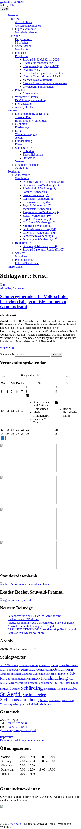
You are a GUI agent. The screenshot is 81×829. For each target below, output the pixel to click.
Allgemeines (22, 174)
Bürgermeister (23, 39)
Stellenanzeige (34, 694)
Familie (3, 670)
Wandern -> (22, 178)
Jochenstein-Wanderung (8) (39, 208)
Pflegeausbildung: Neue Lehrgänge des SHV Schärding (41, 622)
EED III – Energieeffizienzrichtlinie (44, 73)
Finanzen (20, 52)
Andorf (14, 665)
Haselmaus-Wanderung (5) (38, 198)
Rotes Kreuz (70, 682)
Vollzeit (30, 704)
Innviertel (63, 673)
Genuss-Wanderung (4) (36, 195)
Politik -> (20, 90)
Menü (5, 8)
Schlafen (20, 253)
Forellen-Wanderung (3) (37, 191)
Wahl (36, 704)
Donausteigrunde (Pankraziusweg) (43, 181)
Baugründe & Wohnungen (31, 120)
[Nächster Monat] (67, 376)
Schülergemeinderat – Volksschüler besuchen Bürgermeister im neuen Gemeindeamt (34, 301)
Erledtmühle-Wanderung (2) (39, 188)
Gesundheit (51, 674)
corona (54, 665)
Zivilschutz (21, 168)
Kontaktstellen (23, 103)
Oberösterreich (19, 683)
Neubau (4, 683)
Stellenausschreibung (19, 699)
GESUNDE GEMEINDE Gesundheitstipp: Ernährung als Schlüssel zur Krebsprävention (42, 631)
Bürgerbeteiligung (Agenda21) (41, 66)
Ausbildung (25, 665)
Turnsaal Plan (23, 117)
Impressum (6, 737)
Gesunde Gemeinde (27, 164)
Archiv (4, 648)
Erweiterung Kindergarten (38, 86)
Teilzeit (44, 700)
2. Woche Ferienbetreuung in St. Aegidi (31, 626)
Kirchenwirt (33, 678)
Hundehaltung (23, 141)
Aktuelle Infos (23, 22)
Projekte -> (21, 56)
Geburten (28, 151)
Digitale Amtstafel (26, 29)
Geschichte (21, 49)
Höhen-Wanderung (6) (36, 202)
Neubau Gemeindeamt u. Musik (42, 76)
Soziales (71, 688)
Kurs (71, 679)
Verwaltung (6, 704)
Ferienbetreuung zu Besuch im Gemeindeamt (34, 615)
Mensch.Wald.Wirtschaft (37, 79)
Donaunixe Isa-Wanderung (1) (41, 185)
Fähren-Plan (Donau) (27, 263)
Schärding (31, 688)
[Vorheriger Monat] (3, 376)
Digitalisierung (31, 69)
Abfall (19, 137)
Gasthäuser (21, 256)
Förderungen (22, 127)
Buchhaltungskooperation (38, 62)
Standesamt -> (23, 147)
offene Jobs (36, 683)
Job (72, 673)
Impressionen (15, 266)
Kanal (18, 130)
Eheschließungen (33, 154)
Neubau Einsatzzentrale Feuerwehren (45, 83)
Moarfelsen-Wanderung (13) (39, 225)
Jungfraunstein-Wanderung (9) (41, 212)
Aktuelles (13, 18)
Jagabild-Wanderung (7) (37, 205)
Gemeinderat (30, 93)
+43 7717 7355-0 (16, 723)
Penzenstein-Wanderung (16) (40, 236)
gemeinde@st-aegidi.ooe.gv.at (18, 730)
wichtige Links (24, 107)
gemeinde (27, 669)
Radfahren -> (23, 242)
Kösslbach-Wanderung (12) (39, 222)
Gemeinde (14, 35)
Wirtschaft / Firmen (26, 96)
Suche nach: (7, 354)
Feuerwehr (13, 669)
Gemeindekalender (26, 32)
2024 (8, 665)
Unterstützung (55, 700)
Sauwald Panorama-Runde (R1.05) (43, 249)
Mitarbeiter (21, 42)
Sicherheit (50, 688)
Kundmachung (54, 678)
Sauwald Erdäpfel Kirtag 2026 (41, 59)
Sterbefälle (29, 158)
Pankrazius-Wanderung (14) (39, 229)
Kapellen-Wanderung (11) (38, 219)
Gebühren (21, 124)
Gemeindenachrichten (28, 25)
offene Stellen (23, 46)
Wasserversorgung (26, 134)
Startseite (13, 15)
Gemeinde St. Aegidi (10, 673)
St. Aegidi (11, 694)
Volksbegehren (19, 704)
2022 (2, 665)
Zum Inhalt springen (12, 1)
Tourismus (14, 171)
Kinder (5, 678)
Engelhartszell (68, 665)
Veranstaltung (68, 700)
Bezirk (34, 665)
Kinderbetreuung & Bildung (32, 113)
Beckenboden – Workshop (23, 619)
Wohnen (13, 110)
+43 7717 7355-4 (16, 726)
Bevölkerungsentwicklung (30, 100)
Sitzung (60, 688)
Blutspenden (44, 665)
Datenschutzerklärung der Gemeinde (22, 740)
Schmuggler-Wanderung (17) (40, 239)
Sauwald (5, 688)
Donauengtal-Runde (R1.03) (40, 246)
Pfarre (18, 144)
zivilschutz (45, 704)
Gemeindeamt (44, 669)
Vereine (19, 161)
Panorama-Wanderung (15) (39, 232)
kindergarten (18, 678)
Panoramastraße (24, 259)
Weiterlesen (7, 347)
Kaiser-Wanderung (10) (37, 215)
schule (16, 688)
